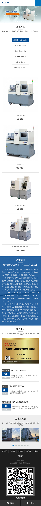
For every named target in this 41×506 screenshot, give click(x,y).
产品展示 (12, 451)
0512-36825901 (20, 460)
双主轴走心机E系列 (20, 46)
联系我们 (20, 456)
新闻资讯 (28, 451)
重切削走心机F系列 (20, 51)
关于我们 (4, 451)
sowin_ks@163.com (22, 462)
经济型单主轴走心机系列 (20, 40)
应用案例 (20, 451)
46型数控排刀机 (20, 62)
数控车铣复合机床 (20, 57)
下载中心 (36, 451)
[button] (3, 14)
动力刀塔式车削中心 (20, 68)
